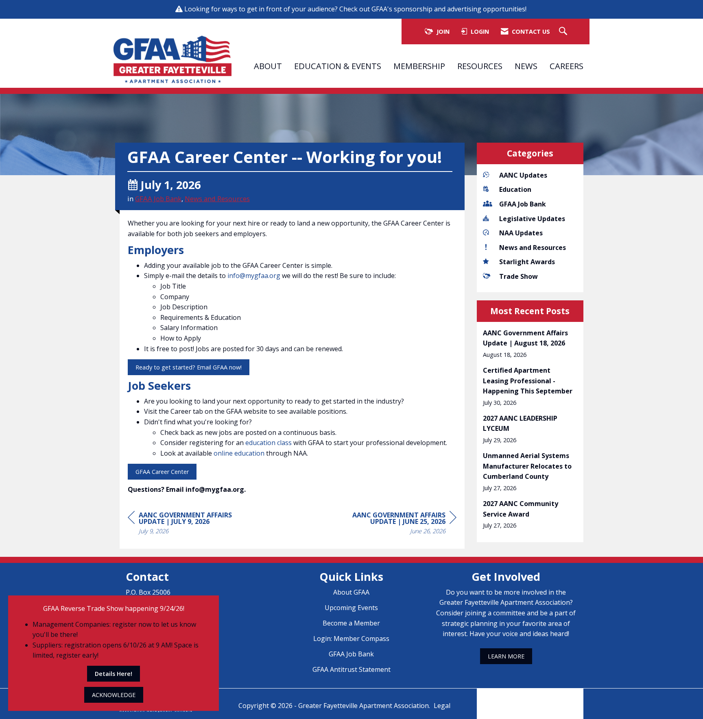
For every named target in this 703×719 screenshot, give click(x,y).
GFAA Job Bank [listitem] (522, 204)
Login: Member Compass (351, 638)
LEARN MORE (506, 656)
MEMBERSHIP (419, 66)
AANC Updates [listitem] (523, 175)
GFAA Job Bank (158, 198)
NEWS (526, 66)
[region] (395, 524)
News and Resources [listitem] (532, 247)
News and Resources (217, 198)
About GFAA (351, 592)
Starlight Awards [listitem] (527, 261)
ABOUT (268, 66)
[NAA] (530, 698)
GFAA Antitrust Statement (351, 669)
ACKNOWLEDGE (113, 695)
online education (239, 453)
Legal (442, 705)
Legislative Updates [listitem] (532, 218)
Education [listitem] (515, 189)
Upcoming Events (351, 607)
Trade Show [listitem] (518, 276)
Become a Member (351, 623)
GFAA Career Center (162, 472)
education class (269, 442)
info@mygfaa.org (253, 275)
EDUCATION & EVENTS (337, 66)
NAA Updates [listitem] (521, 232)
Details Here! (113, 674)
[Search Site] (564, 31)
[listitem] (530, 343)
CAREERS (566, 66)
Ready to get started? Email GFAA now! (188, 367)
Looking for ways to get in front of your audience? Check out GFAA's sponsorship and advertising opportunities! (356, 8)
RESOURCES (479, 66)
